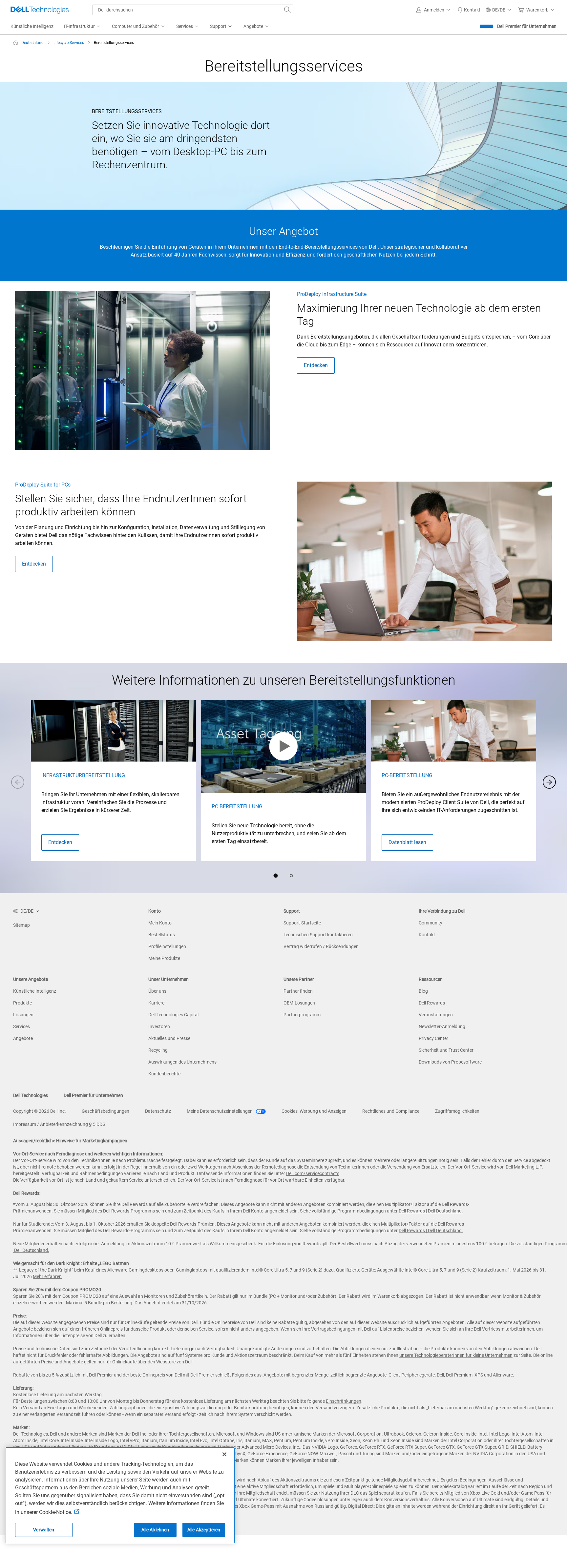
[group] (113, 780)
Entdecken (316, 365)
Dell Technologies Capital (173, 1014)
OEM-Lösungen (299, 1002)
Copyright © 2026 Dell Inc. (39, 1111)
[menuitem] (83, 26)
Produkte (22, 1002)
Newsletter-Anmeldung (442, 1026)
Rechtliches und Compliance (390, 1111)
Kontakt (427, 934)
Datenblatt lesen (407, 842)
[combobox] (193, 10)
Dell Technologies (30, 1095)
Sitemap (21, 925)
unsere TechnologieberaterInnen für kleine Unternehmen (456, 1355)
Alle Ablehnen (155, 1529)
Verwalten (43, 1529)
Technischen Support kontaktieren (318, 934)
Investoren (159, 1026)
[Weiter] (549, 782)
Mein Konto (160, 922)
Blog (423, 991)
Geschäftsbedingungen (105, 1111)
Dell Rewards (432, 1002)
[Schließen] (224, 1454)
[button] (434, 10)
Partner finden (298, 991)
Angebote (23, 1038)
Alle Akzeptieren (203, 1529)
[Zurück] (17, 782)
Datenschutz (158, 1111)
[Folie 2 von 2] (291, 875)
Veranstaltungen (436, 1014)
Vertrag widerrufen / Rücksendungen (321, 946)
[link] (469, 10)
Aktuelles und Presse (169, 1038)
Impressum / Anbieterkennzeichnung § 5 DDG (59, 1124)
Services (21, 1026)
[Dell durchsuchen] (287, 10)
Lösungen (23, 1014)
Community (430, 922)
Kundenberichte (164, 1073)
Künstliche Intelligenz (34, 991)
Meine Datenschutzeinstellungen (220, 1111)
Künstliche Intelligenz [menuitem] (31, 26)
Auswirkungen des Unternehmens (182, 1062)
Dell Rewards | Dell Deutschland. (431, 1210)
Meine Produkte (164, 958)
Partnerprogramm (302, 1014)
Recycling (158, 1050)
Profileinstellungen (167, 946)
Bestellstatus (161, 934)
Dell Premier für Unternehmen (526, 26)
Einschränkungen (343, 1401)
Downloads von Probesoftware (450, 1062)
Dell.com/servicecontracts (312, 1173)
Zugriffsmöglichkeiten (457, 1111)
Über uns (157, 991)
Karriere (156, 1002)
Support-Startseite (302, 922)
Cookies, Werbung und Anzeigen (314, 1111)
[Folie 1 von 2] (275, 875)
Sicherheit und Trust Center (446, 1050)
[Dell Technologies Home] (40, 10)
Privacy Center (433, 1038)
